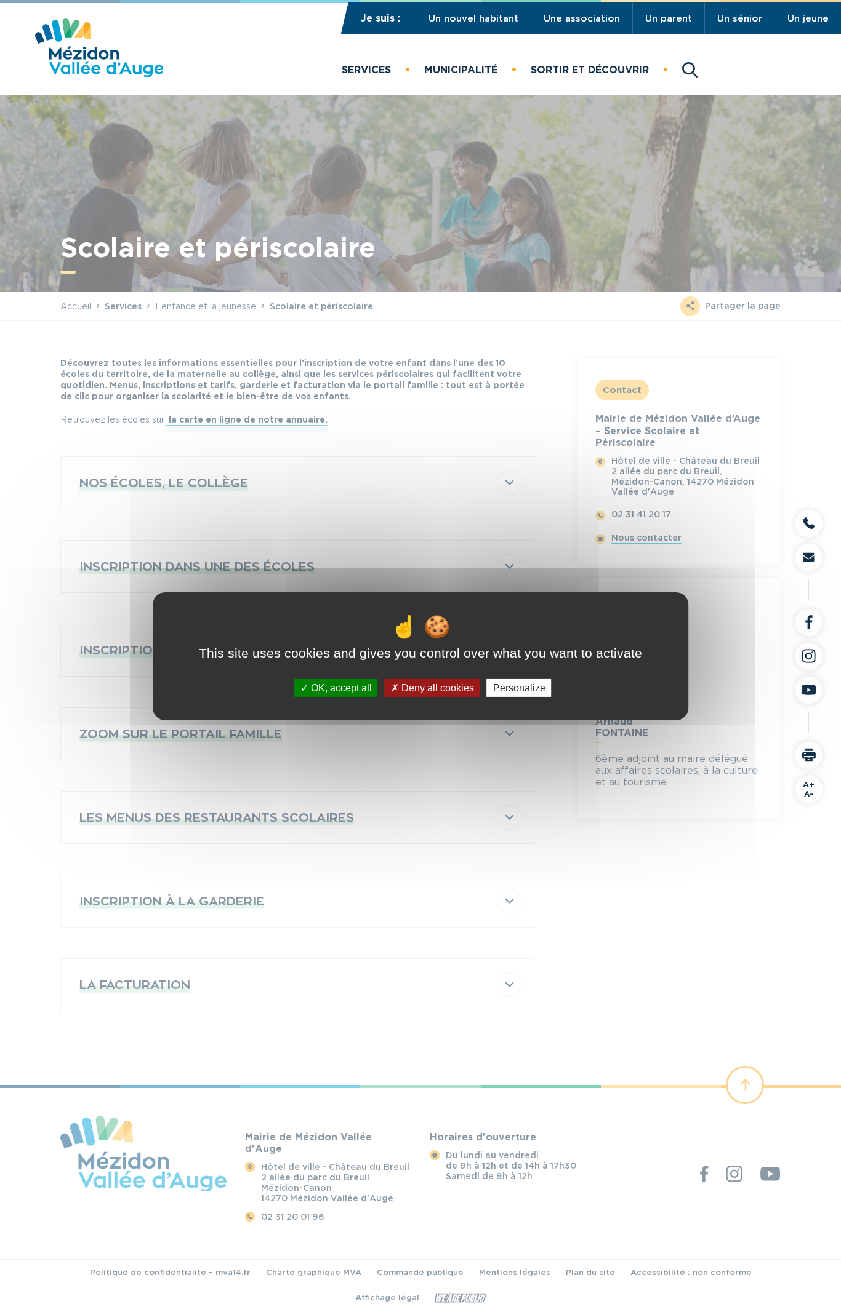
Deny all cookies (436, 687)
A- (809, 788)
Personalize (519, 687)
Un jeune (808, 18)
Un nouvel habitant (473, 18)
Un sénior (739, 18)
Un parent (668, 18)
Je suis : (380, 18)
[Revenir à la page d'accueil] (99, 73)
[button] (366, 69)
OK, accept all (340, 687)
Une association (582, 18)
